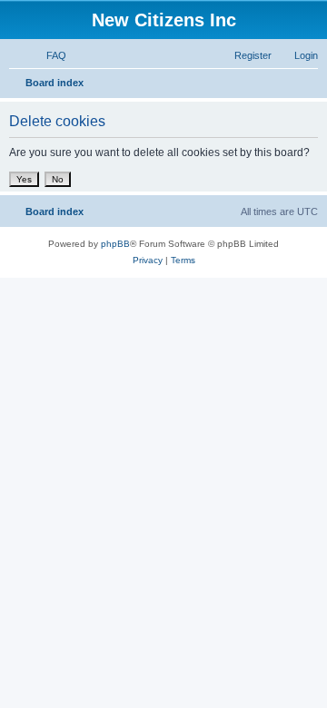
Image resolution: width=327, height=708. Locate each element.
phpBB (115, 244)
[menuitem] (48, 55)
